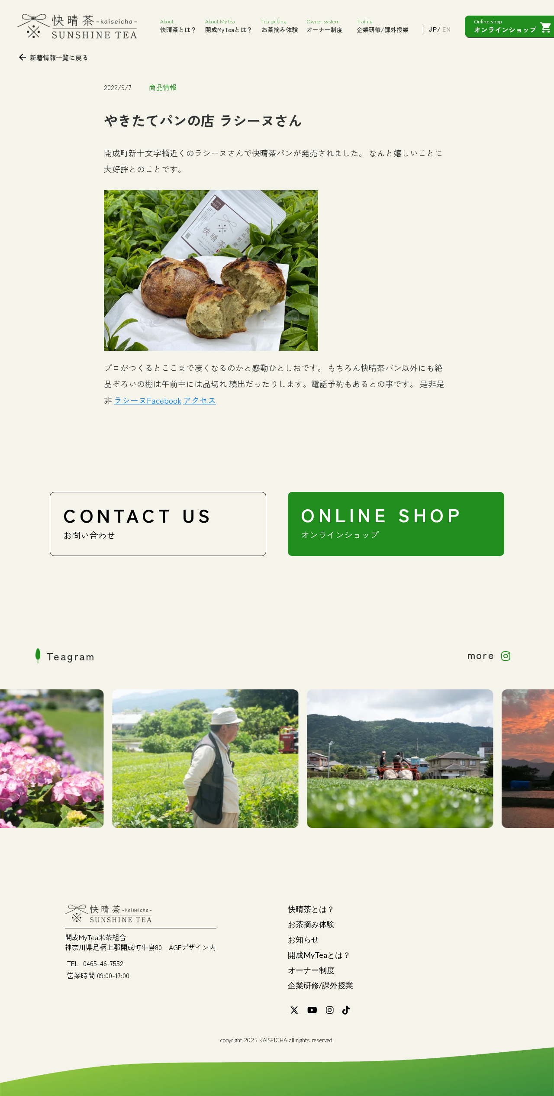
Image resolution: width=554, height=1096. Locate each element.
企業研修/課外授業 (320, 985)
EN (446, 29)
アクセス (199, 400)
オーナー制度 (311, 970)
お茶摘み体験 (311, 924)
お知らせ (303, 939)
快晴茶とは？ (311, 909)
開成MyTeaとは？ (319, 955)
